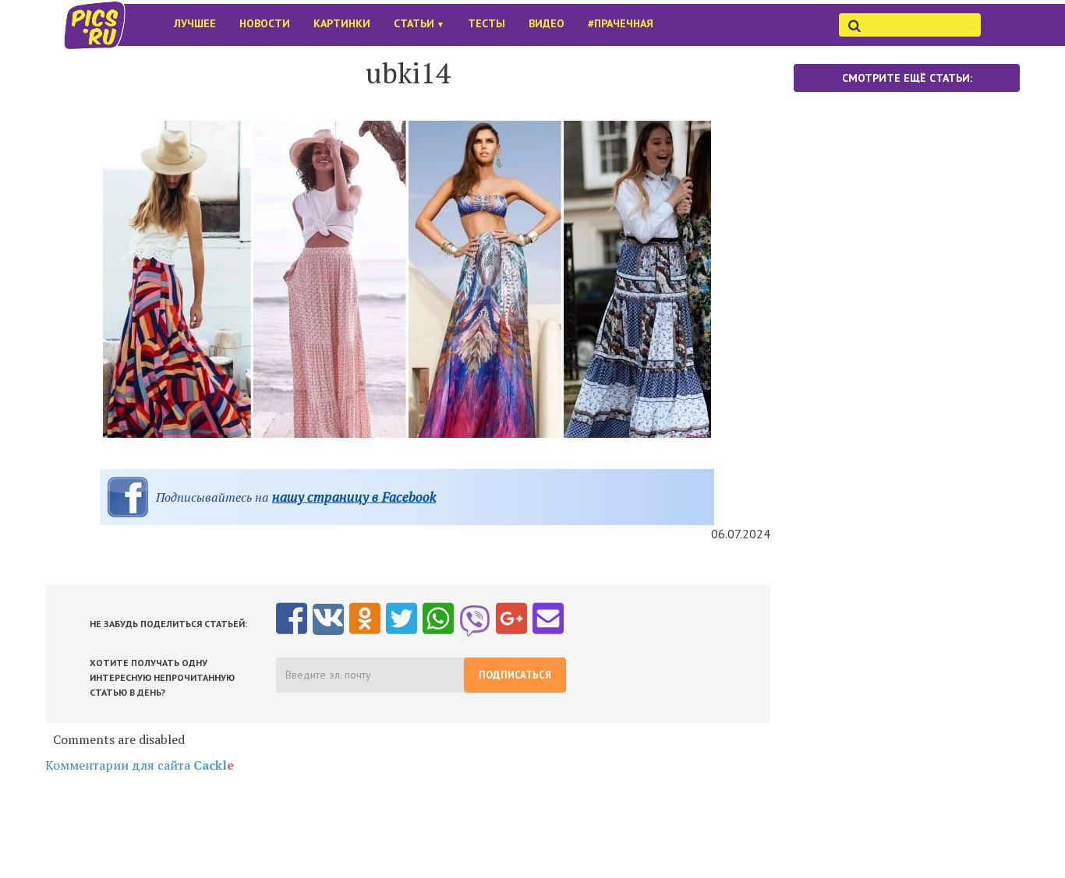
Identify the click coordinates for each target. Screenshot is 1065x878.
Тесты (486, 23)
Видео (546, 23)
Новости (264, 23)
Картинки (341, 23)
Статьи (419, 23)
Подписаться (515, 675)
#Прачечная (620, 23)
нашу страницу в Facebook (354, 497)
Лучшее (195, 23)
